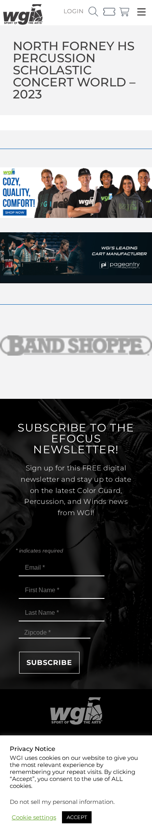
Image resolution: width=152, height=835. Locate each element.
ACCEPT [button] (77, 817)
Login (73, 11)
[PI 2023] (76, 281)
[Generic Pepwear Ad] (76, 215)
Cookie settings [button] (34, 817)
